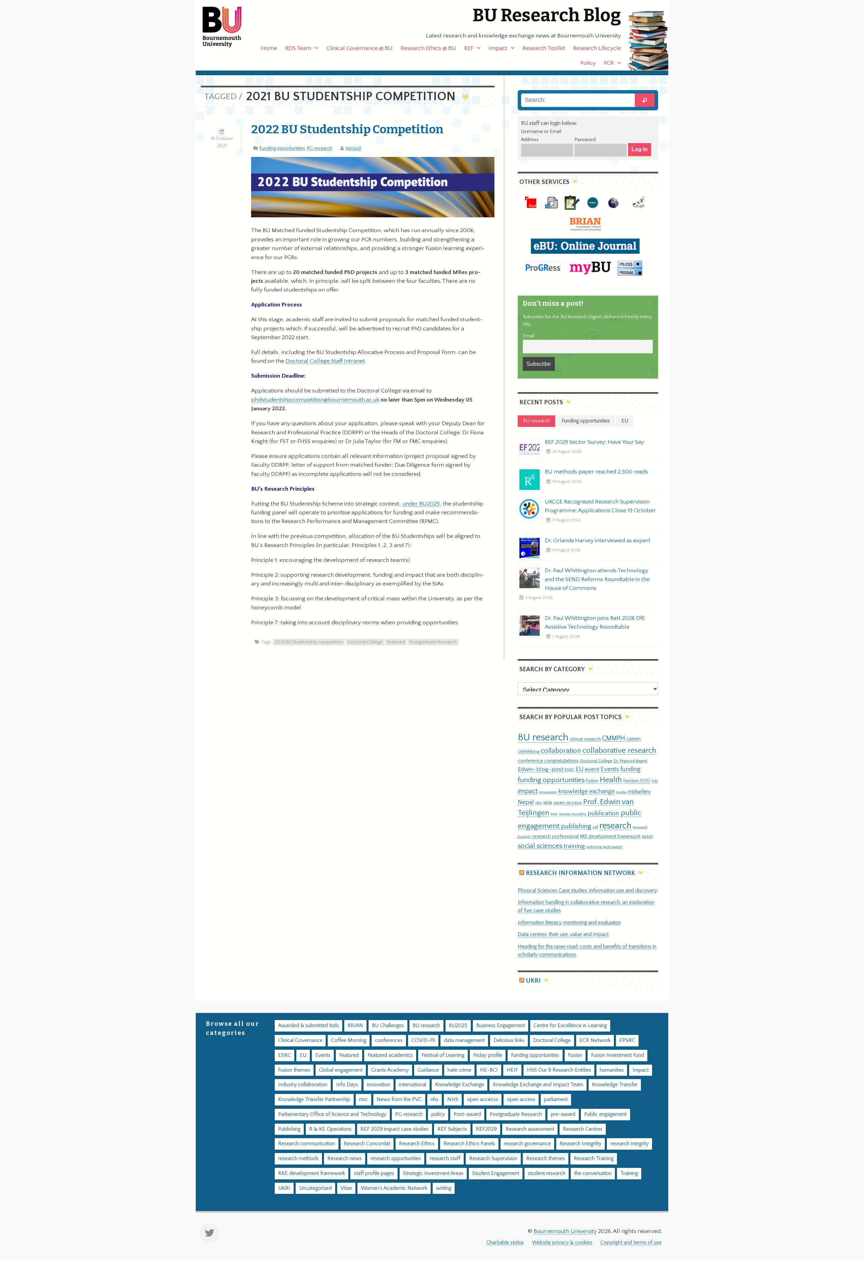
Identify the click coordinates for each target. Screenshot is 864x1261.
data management (464, 1040)
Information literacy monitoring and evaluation (569, 923)
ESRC (569, 769)
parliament (556, 1099)
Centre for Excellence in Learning (570, 1026)
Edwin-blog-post (540, 769)
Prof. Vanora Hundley (568, 814)
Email (528, 336)
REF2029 (486, 1129)
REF (468, 48)
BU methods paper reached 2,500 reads (596, 471)
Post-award (467, 1114)
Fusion (592, 781)
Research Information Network (580, 873)
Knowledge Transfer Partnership (314, 1099)
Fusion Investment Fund (617, 1055)
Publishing (289, 1129)
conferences (389, 1040)
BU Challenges (388, 1026)
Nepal (526, 802)
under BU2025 (421, 503)
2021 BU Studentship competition (309, 642)
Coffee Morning (348, 1040)
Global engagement (340, 1070)
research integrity (629, 1144)
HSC (654, 781)
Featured (396, 642)
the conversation (593, 1173)
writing (443, 1188)
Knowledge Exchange (459, 1085)
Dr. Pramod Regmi (630, 761)
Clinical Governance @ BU (359, 48)
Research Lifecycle (597, 48)
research (615, 826)
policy (438, 1114)
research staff (445, 1158)
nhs (538, 802)
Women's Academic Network (394, 1188)
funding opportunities (551, 780)
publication (603, 813)
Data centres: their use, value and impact (563, 934)
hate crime (459, 1070)
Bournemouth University (227, 27)
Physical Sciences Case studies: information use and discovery (587, 891)
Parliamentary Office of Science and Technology (332, 1114)
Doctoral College (365, 642)
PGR (609, 63)
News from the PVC (399, 1099)
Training (629, 1173)
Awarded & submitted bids (308, 1026)
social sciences (540, 846)
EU (580, 769)
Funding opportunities (282, 148)
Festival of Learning (443, 1055)
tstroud (353, 148)
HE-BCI (489, 1070)
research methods (298, 1158)
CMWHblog (528, 751)
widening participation (604, 847)
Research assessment (530, 1129)
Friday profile (487, 1055)
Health (611, 779)
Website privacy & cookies (562, 1242)
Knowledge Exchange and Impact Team (538, 1085)
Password (585, 139)
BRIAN (355, 1026)
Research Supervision (493, 1158)
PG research (319, 148)
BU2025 (458, 1026)
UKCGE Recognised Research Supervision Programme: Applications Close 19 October (600, 506)
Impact (497, 48)
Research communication (306, 1144)
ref (595, 827)
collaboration (561, 751)
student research (546, 1173)
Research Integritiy (580, 1144)
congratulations (561, 761)
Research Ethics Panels (469, 1144)
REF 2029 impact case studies (394, 1129)
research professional (555, 836)
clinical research (585, 739)
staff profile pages (374, 1173)
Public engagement (605, 1114)
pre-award (563, 1114)
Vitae (346, 1188)
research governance (527, 1144)
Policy (588, 63)
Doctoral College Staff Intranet (325, 361)
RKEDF (647, 836)
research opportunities (396, 1158)
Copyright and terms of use (631, 1242)
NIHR (547, 803)
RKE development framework (610, 836)
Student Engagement (495, 1173)
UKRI (533, 980)
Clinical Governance (300, 1040)
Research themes (545, 1158)
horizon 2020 (636, 781)
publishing (576, 826)
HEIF (512, 1070)
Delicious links (508, 1040)
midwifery (639, 792)
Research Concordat (367, 1144)
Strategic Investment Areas (433, 1173)
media (621, 792)
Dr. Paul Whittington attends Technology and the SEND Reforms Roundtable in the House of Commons (597, 579)
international (412, 1085)
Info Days (347, 1085)
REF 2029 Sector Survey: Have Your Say (594, 442)
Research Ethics (417, 1144)
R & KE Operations (330, 1129)
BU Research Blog (547, 15)
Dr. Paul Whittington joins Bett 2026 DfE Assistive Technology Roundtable (595, 622)
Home (269, 48)
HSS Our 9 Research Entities (559, 1070)
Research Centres (582, 1129)
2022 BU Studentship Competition (347, 129)
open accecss (482, 1099)
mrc (363, 1099)
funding (630, 769)
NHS (452, 1099)
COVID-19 (423, 1040)
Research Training (594, 1158)
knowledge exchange (586, 791)
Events (610, 769)
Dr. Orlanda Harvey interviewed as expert (597, 540)
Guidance (428, 1070)
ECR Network (595, 1040)
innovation (548, 792)
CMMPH (613, 738)
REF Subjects (452, 1129)
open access (568, 802)
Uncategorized (315, 1188)
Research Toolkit (543, 48)
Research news (344, 1158)
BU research (543, 737)
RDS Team (298, 48)
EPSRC (627, 1040)
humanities (612, 1070)
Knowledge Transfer (615, 1085)
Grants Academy (390, 1070)
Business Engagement (500, 1026)
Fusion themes (294, 1070)
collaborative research (619, 750)
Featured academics (390, 1055)
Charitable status (505, 1242)
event (592, 769)
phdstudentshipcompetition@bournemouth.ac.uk (315, 399)
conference (530, 761)
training (574, 846)
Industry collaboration (302, 1085)
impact (528, 791)
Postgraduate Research (433, 642)
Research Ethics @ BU (428, 48)
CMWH (633, 739)
